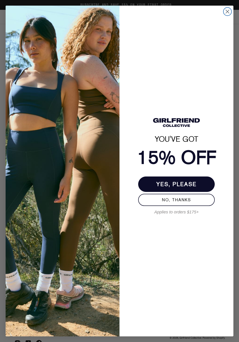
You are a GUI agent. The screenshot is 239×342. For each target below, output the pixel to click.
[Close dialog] (227, 11)
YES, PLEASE (176, 184)
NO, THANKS (176, 199)
